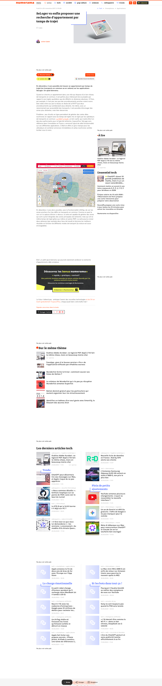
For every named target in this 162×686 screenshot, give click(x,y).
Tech (100, 8)
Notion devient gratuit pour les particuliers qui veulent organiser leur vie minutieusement (67, 392)
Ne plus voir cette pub (43, 70)
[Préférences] (134, 2)
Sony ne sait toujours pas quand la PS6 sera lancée (112, 605)
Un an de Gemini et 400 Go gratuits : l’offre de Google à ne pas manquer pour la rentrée (113, 512)
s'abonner (144, 3)
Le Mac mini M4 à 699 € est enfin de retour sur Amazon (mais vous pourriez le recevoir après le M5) (113, 572)
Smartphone (109, 8)
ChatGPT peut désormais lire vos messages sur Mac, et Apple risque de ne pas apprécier (64, 478)
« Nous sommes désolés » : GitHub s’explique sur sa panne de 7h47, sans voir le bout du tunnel (64, 493)
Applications (121, 8)
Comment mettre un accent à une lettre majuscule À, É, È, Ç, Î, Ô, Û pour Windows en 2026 (111, 188)
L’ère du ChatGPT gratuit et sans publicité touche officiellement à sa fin (113, 637)
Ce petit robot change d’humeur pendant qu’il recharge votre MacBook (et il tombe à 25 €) (64, 591)
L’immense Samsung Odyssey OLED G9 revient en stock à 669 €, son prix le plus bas (113, 474)
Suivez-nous (90, 75)
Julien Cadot (45, 41)
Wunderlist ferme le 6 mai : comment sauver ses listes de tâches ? (68, 373)
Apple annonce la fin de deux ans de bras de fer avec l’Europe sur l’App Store (62, 572)
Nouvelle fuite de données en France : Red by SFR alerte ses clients (112, 457)
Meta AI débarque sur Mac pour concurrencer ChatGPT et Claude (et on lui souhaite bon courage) (113, 528)
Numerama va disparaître (107, 213)
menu (38, 3)
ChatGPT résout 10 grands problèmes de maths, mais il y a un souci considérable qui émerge (114, 179)
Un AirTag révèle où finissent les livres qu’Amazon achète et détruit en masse (61, 622)
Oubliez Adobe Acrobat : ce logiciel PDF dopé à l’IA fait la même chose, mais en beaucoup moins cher (70, 354)
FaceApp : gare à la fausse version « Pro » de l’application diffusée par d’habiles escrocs (66, 363)
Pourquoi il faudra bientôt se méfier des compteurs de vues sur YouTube (112, 590)
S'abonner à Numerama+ (64, 290)
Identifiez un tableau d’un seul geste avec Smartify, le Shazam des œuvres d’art (70, 401)
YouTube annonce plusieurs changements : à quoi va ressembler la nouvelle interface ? (113, 497)
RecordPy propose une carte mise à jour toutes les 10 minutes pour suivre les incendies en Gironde (110, 207)
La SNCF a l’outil (62, 119)
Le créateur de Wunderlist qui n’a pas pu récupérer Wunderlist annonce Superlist (69, 382)
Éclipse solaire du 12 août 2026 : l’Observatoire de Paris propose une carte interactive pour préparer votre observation (110, 198)
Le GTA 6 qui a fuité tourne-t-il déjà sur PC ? (64, 507)
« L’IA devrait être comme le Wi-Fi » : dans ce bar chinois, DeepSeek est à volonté (113, 622)
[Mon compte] (130, 2)
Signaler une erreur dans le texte (47, 307)
